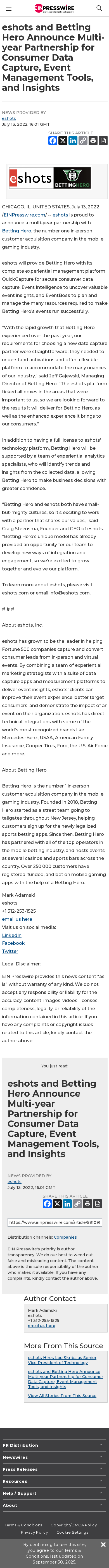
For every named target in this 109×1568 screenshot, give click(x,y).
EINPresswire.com (24, 215)
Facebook (13, 943)
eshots (9, 118)
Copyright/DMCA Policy (74, 1525)
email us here (17, 919)
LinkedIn (12, 935)
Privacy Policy (34, 1532)
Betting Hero (16, 231)
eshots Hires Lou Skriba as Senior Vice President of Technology (62, 1360)
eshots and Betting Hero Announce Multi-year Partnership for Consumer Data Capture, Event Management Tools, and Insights (65, 1379)
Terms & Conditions (23, 1525)
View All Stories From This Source (62, 1395)
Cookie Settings (72, 1532)
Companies (65, 1237)
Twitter (10, 951)
